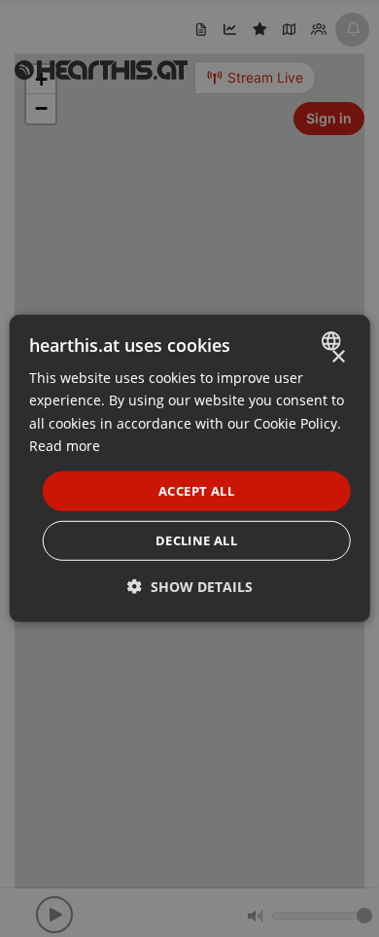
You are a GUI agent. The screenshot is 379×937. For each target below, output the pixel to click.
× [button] (337, 357)
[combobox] (333, 341)
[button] (190, 586)
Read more (64, 444)
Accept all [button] (196, 491)
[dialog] (190, 468)
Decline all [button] (196, 540)
